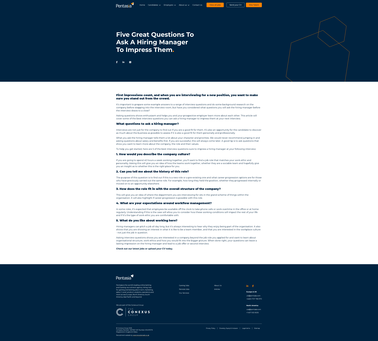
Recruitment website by (132, 335)
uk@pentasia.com (253, 296)
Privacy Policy (210, 328)
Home (142, 5)
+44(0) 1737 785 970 (254, 299)
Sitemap (257, 328)
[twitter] (130, 62)
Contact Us (197, 5)
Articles (217, 289)
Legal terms (246, 328)
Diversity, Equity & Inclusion (228, 328)
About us (183, 5)
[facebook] (117, 62)
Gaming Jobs (184, 285)
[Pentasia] (125, 4)
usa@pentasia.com (253, 309)
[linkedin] (123, 62)
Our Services (184, 293)
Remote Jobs (184, 289)
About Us (217, 285)
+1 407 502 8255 (252, 313)
